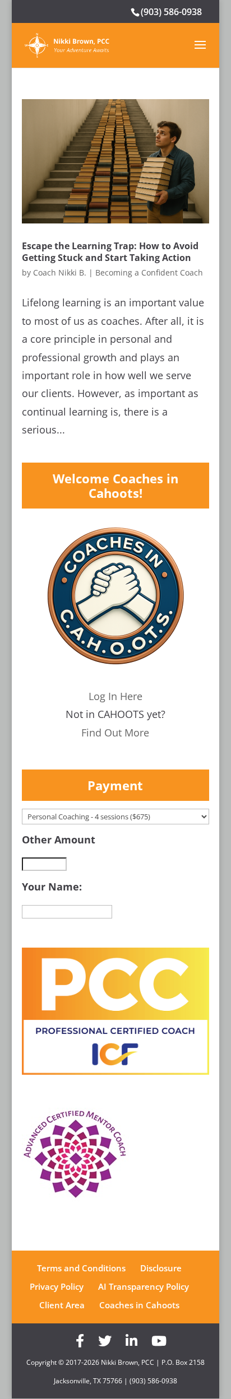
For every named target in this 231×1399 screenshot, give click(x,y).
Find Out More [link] (115, 732)
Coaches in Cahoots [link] (139, 1305)
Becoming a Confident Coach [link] (149, 272)
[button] (200, 52)
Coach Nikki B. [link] (59, 272)
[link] (67, 44)
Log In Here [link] (115, 696)
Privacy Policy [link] (57, 1286)
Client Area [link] (62, 1305)
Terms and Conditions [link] (81, 1268)
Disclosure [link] (161, 1268)
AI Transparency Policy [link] (143, 1286)
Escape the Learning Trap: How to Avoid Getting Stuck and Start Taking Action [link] (110, 252)
